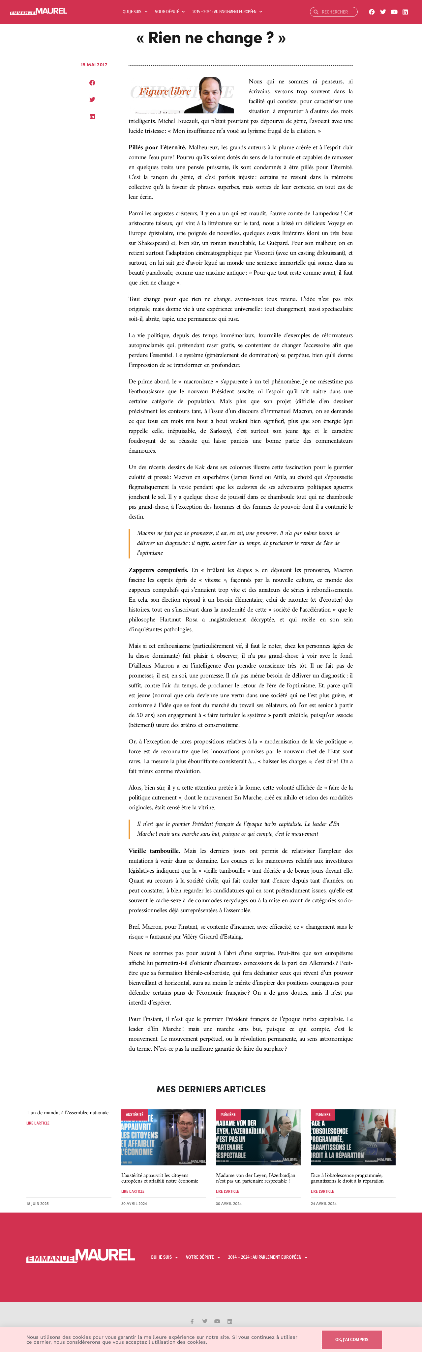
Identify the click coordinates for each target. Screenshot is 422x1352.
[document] (211, 676)
